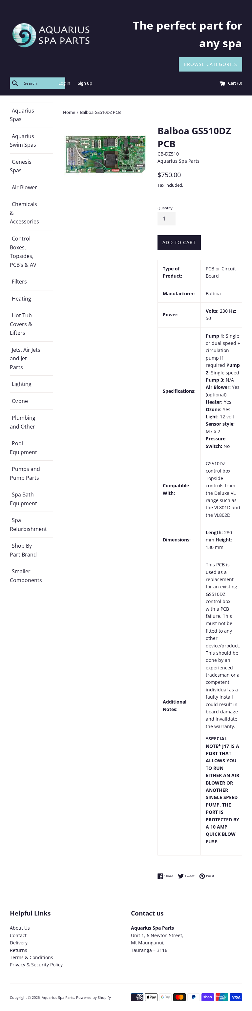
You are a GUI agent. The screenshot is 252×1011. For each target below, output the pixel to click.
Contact (18, 935)
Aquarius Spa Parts (58, 997)
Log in (64, 83)
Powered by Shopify (93, 997)
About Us (20, 928)
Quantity (165, 207)
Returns (18, 950)
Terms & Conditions (31, 957)
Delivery (19, 942)
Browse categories (210, 64)
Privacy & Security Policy (36, 964)
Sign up (85, 83)
